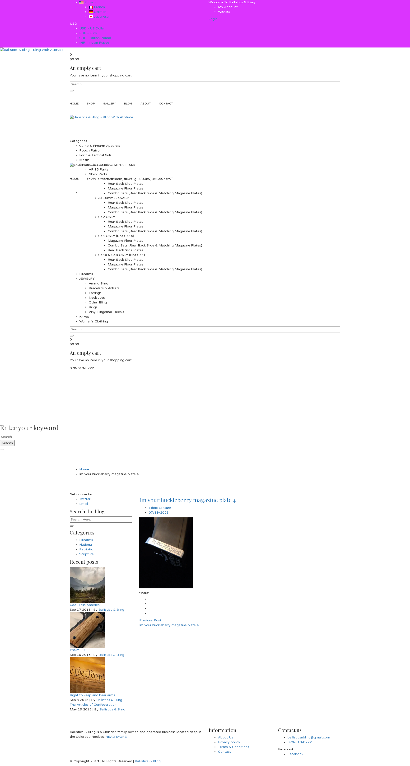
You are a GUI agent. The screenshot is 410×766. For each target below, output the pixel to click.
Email (83, 504)
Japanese (101, 16)
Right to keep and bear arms (92, 695)
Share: (144, 593)
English (90, 2)
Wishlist (224, 12)
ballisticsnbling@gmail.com (309, 737)
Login (213, 19)
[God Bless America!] (101, 585)
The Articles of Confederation (93, 705)
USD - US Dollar (92, 28)
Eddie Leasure (160, 508)
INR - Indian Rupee (94, 43)
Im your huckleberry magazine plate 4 (187, 500)
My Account (228, 7)
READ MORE (116, 737)
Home (84, 469)
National (86, 545)
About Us (225, 737)
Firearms (86, 540)
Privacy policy (229, 742)
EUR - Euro (88, 33)
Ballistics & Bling (111, 610)
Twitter (84, 499)
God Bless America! (85, 605)
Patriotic (86, 549)
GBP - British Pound (95, 38)
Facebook (295, 754)
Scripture (86, 554)
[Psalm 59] (101, 630)
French (99, 7)
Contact (224, 752)
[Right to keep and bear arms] (101, 675)
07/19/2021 (159, 513)
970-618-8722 (300, 742)
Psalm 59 (77, 650)
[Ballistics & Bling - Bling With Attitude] (31, 50)
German (99, 12)
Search (7, 443)
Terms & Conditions (233, 747)
